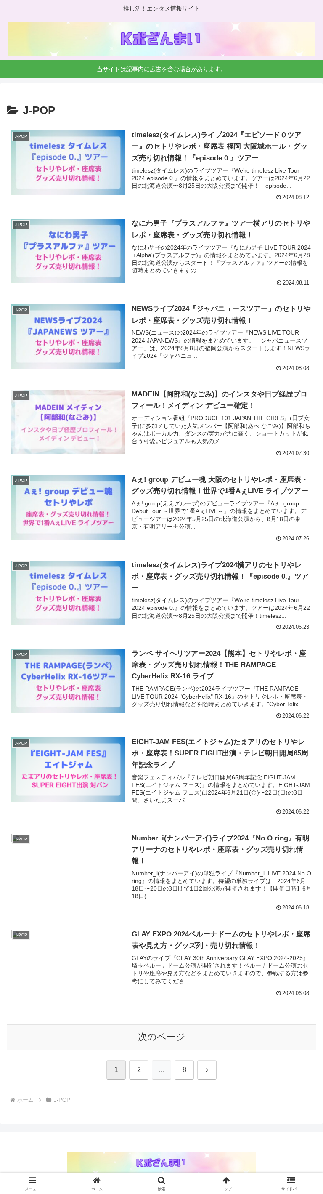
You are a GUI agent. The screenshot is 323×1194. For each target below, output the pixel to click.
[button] (298, 1100)
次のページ (161, 1037)
